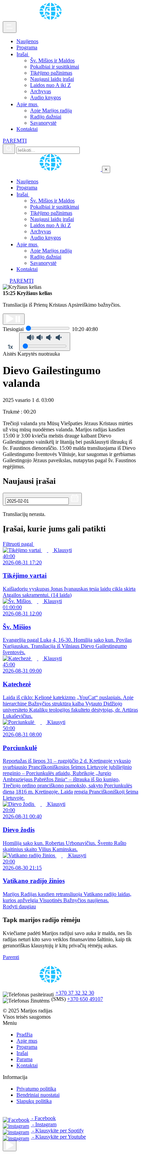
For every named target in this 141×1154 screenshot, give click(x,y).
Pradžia (24, 1035)
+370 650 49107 (85, 999)
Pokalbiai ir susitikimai (54, 67)
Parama (24, 1059)
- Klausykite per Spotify (57, 1130)
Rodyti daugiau (19, 906)
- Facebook (43, 1118)
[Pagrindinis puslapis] (52, 18)
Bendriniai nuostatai (38, 1095)
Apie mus (27, 104)
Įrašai (22, 54)
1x (10, 346)
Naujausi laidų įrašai (52, 79)
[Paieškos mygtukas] (9, 149)
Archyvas (40, 91)
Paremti (11, 957)
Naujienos (27, 41)
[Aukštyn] (9, 1145)
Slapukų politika (34, 1101)
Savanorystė (43, 123)
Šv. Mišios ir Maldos (52, 60)
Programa (26, 47)
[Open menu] (9, 27)
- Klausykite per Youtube (58, 1137)
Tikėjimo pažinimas (51, 73)
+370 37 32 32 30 (74, 993)
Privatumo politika (36, 1089)
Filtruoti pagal (18, 544)
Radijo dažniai (45, 117)
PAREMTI (15, 141)
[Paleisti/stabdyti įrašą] (14, 319)
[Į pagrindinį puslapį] (52, 169)
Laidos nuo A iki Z (50, 85)
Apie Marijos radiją (51, 110)
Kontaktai (27, 129)
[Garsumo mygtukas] (44, 341)
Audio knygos (45, 97)
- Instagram (43, 1124)
